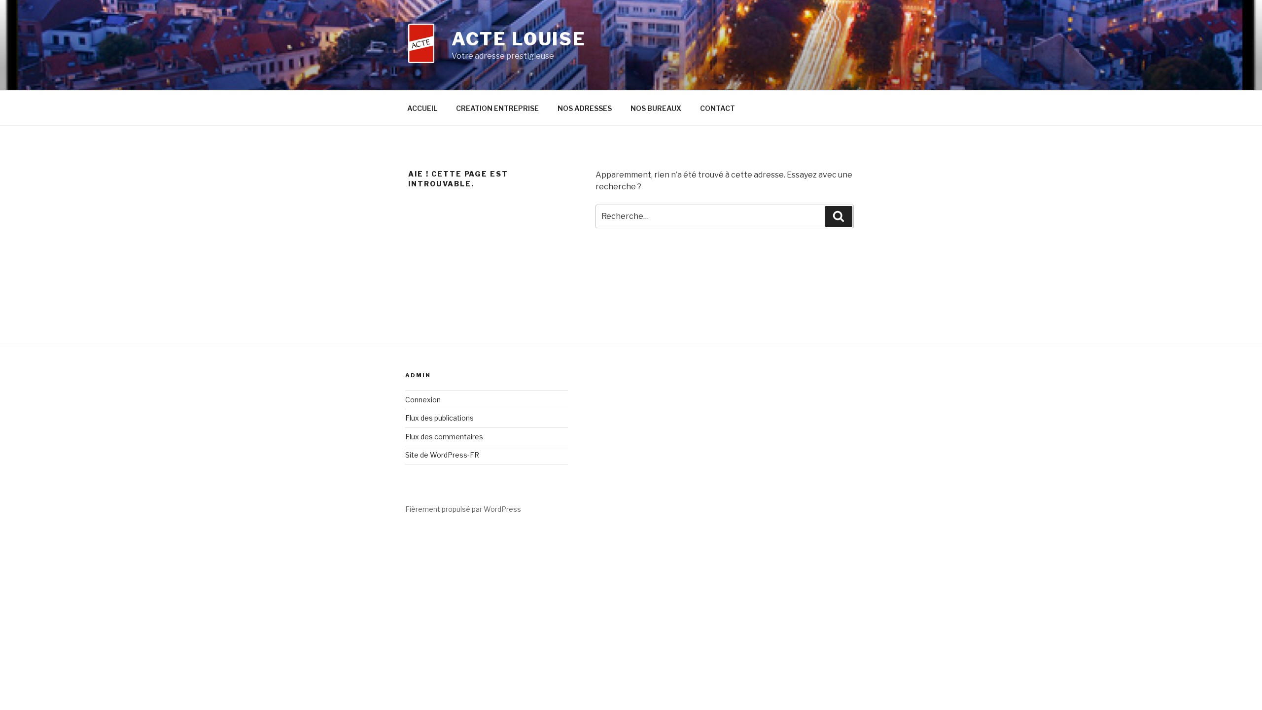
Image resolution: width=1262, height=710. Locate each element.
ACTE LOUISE (519, 39)
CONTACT (717, 108)
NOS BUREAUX (656, 108)
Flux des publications (439, 418)
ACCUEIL (422, 108)
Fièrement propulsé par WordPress (463, 509)
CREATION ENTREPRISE (497, 108)
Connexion (423, 399)
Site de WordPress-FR (442, 455)
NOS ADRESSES (585, 108)
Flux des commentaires (444, 436)
